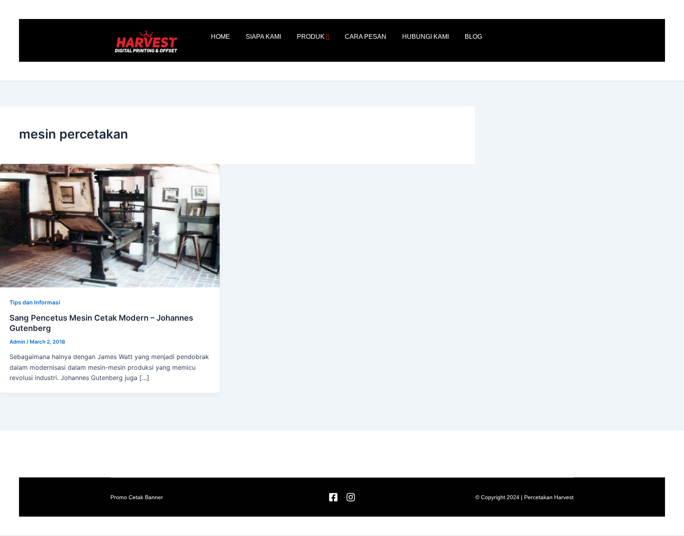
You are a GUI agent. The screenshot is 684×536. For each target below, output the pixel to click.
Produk (311, 36)
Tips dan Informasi (35, 302)
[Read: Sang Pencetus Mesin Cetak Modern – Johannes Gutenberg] (110, 225)
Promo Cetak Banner (136, 497)
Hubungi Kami (425, 36)
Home (220, 36)
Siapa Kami (263, 36)
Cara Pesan (365, 36)
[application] (328, 37)
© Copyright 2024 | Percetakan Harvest (524, 497)
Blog (473, 36)
